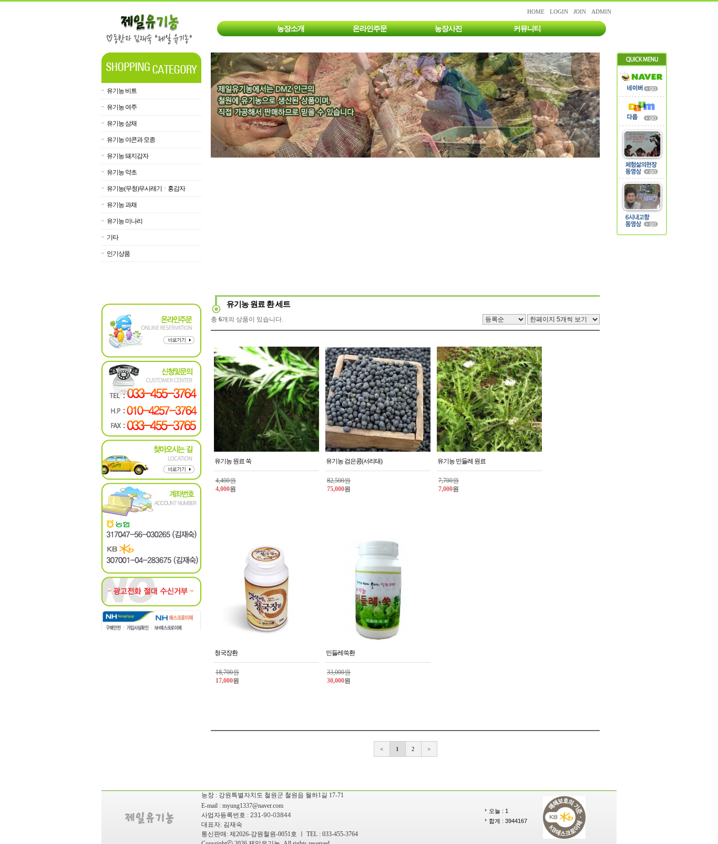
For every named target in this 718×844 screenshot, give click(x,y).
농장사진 (448, 29)
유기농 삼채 (122, 123)
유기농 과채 (122, 205)
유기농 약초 (122, 172)
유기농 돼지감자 (127, 156)
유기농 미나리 (124, 221)
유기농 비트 (122, 91)
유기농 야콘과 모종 (131, 139)
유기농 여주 (122, 107)
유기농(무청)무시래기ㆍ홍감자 (146, 188)
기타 (112, 237)
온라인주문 (370, 29)
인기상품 (118, 253)
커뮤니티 (527, 29)
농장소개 (290, 29)
